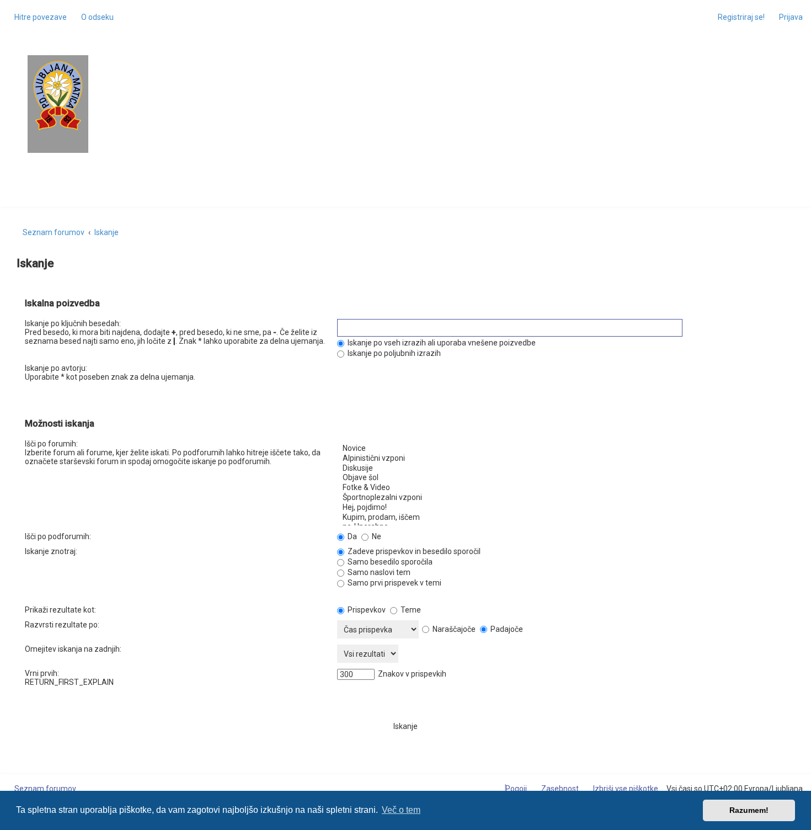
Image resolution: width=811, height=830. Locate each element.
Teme (410, 609)
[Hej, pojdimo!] (562, 508)
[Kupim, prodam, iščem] (562, 518)
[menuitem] (94, 17)
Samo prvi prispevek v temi (393, 582)
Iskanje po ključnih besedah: (73, 323)
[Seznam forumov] (58, 96)
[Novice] (562, 449)
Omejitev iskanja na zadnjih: (73, 649)
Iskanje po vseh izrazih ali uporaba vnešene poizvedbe (441, 342)
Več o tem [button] (401, 810)
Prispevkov (366, 609)
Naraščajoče (453, 629)
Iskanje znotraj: (51, 551)
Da (351, 536)
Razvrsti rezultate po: (62, 624)
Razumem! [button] (749, 810)
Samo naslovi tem (378, 572)
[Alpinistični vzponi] (562, 459)
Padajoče (506, 629)
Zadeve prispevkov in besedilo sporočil (413, 551)
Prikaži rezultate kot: (60, 609)
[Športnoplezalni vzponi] (562, 498)
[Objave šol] (562, 478)
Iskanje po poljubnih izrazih (393, 353)
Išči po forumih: (51, 443)
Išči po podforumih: (58, 536)
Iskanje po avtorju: (56, 368)
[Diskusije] (562, 468)
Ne (375, 536)
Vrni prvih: (42, 673)
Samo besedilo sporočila (389, 561)
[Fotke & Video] (562, 488)
